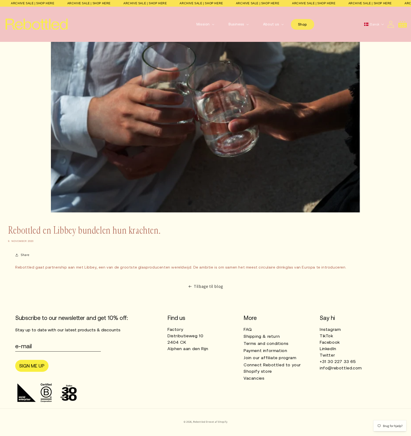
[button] (205, 24)
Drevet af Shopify (216, 421)
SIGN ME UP (31, 365)
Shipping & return (262, 336)
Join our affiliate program (270, 357)
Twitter (327, 355)
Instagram (330, 329)
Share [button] (25, 255)
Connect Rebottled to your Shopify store (272, 368)
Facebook (330, 342)
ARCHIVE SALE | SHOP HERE (32, 3)
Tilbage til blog (208, 286)
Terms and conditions (266, 343)
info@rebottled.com (341, 367)
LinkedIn (328, 348)
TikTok (326, 335)
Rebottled (199, 421)
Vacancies (254, 378)
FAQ (248, 329)
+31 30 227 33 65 (338, 361)
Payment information (265, 350)
